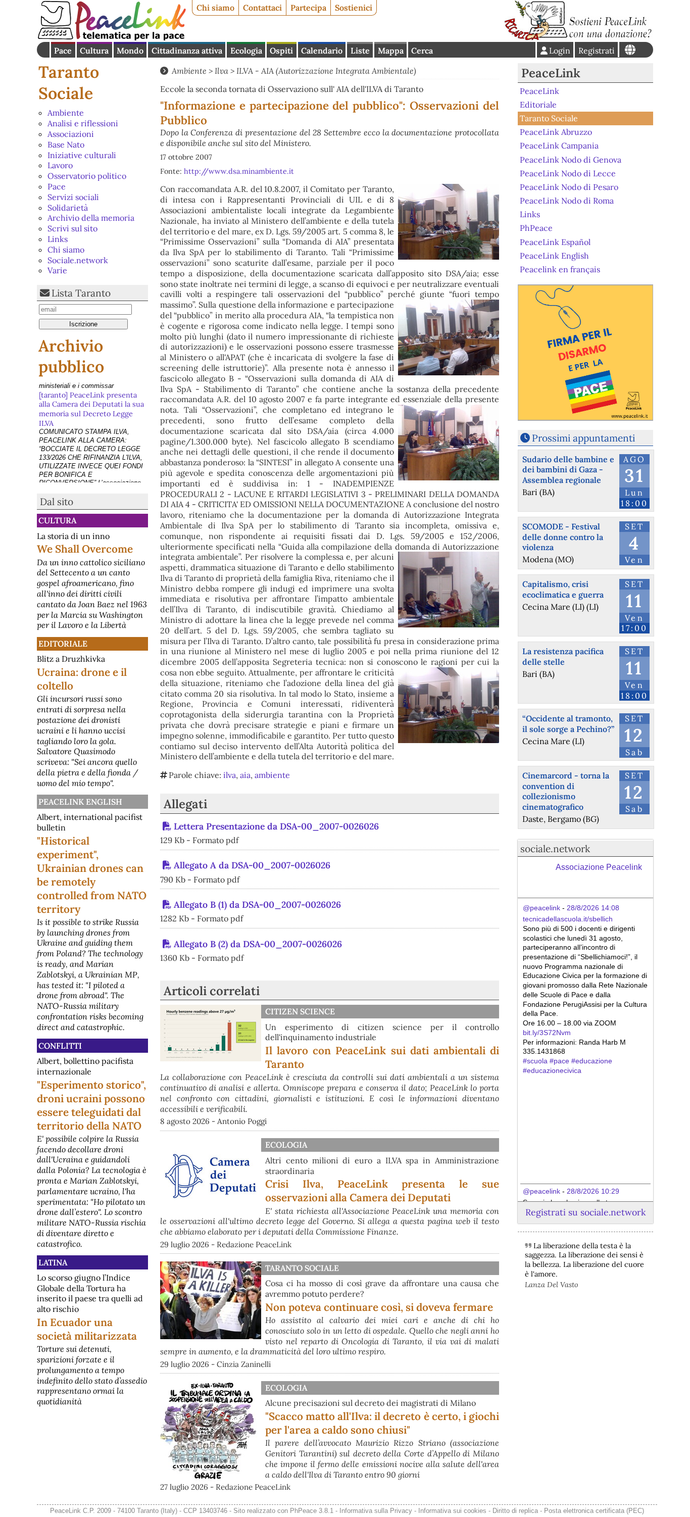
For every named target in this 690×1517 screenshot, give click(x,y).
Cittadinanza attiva (187, 50)
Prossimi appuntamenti (583, 438)
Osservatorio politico (86, 176)
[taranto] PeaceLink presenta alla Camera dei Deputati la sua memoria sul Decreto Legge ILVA (91, 400)
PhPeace (536, 228)
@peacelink (541, 908)
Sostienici (353, 8)
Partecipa (308, 8)
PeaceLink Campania (559, 145)
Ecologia (246, 50)
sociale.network (555, 849)
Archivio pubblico (71, 356)
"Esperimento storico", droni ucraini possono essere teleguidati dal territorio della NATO (91, 1105)
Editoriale (62, 644)
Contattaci (262, 8)
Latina (52, 1262)
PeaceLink (550, 73)
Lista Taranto (81, 293)
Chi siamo (215, 8)
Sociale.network (77, 260)
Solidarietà (67, 208)
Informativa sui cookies (452, 1510)
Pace (63, 50)
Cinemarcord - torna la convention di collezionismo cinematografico (565, 791)
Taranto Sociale (68, 83)
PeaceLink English (80, 802)
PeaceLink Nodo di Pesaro (569, 187)
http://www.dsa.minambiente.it (239, 171)
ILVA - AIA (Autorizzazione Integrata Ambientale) (326, 71)
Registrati (596, 50)
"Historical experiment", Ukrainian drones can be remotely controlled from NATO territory (91, 875)
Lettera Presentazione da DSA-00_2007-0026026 (276, 826)
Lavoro (60, 165)
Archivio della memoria (90, 218)
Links (57, 239)
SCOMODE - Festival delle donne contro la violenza (562, 537)
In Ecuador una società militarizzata (87, 1329)
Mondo (130, 50)
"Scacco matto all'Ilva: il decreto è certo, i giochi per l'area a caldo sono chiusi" (382, 1423)
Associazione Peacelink (599, 867)
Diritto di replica (515, 1510)
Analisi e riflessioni (82, 123)
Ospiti (281, 50)
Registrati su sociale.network (585, 1212)
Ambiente (65, 113)
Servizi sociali (73, 197)
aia (245, 775)
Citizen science (300, 1011)
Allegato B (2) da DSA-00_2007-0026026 (258, 944)
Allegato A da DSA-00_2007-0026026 (252, 865)
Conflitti (60, 1046)
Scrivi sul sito (72, 228)
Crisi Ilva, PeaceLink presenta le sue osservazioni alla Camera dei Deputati (382, 1190)
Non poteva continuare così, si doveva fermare (379, 1307)
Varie (57, 270)
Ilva (221, 71)
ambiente (272, 775)
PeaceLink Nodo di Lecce (568, 173)
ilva (229, 775)
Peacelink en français (560, 269)
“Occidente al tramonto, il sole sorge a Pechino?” (568, 723)
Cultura (94, 50)
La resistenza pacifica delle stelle (563, 656)
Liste (360, 50)
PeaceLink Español (555, 241)
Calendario (321, 50)
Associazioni (70, 134)
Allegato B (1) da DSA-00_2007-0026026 (257, 904)
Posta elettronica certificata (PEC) (594, 1510)
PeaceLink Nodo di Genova (570, 159)
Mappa (391, 50)
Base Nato (65, 144)
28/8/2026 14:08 (593, 908)
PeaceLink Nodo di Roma (567, 200)
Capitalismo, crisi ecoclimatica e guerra (563, 589)
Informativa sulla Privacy (375, 1510)
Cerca (422, 50)
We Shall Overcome (85, 549)
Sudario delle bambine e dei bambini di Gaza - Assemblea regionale (568, 469)
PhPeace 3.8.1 (311, 1510)
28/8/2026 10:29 (593, 1191)
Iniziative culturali (81, 155)
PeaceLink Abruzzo (556, 132)
